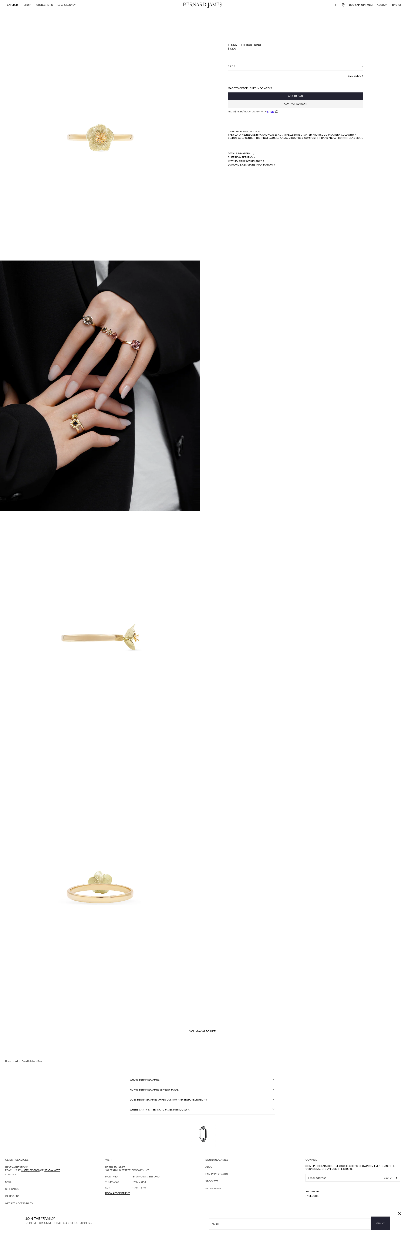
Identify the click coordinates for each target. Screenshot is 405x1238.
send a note (52, 1170)
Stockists (211, 1181)
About (209, 1167)
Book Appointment (117, 1193)
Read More (356, 138)
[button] (334, 5)
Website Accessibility (19, 1203)
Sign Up (380, 1223)
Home (8, 1061)
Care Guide (12, 1196)
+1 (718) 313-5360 (30, 1170)
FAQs (8, 1181)
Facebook (312, 1196)
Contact (10, 1174)
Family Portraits (216, 1174)
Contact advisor (295, 103)
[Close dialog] (399, 1213)
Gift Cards (12, 1189)
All (16, 1061)
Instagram (312, 1191)
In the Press (213, 1188)
